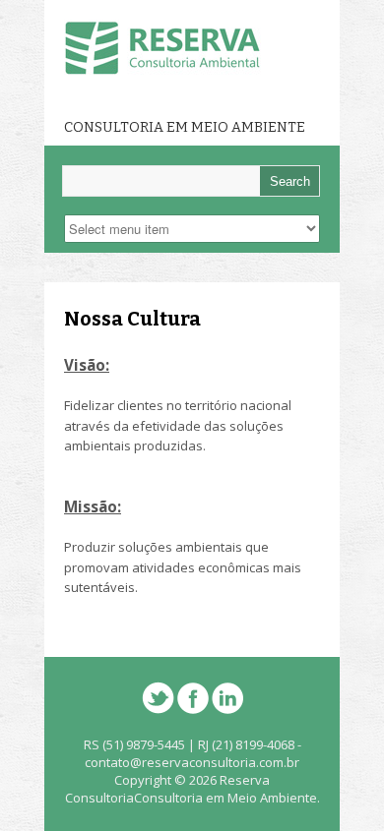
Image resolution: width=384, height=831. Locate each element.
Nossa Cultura (132, 318)
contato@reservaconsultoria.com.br (192, 762)
